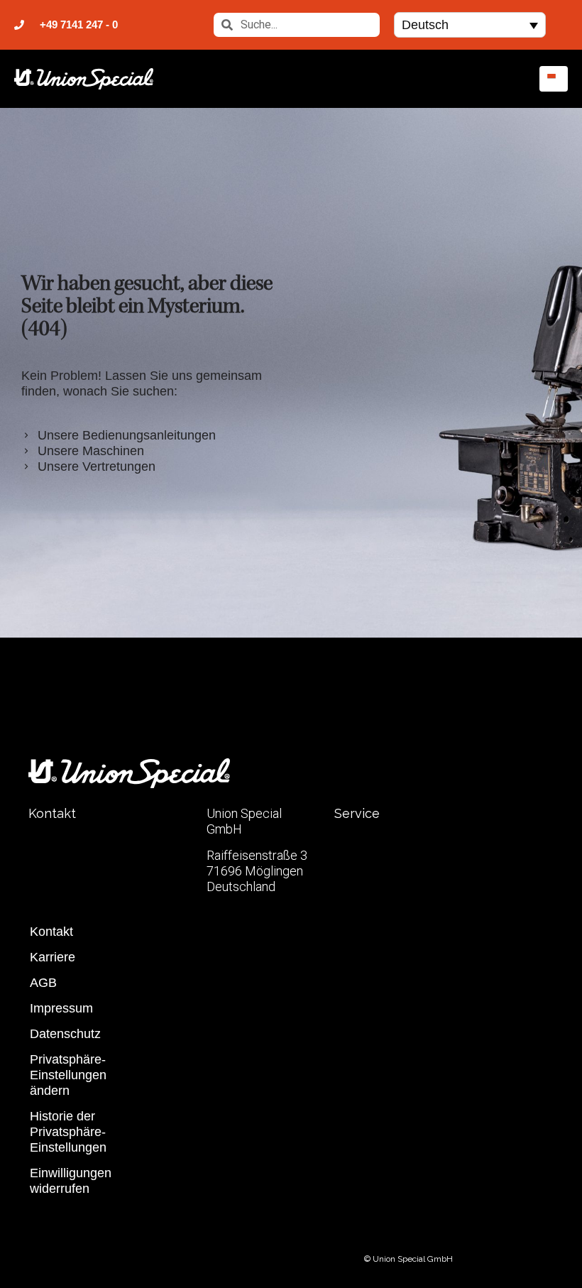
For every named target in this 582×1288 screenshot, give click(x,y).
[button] (470, 24)
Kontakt (51, 931)
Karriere (52, 957)
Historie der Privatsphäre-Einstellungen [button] (68, 1132)
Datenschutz (65, 1034)
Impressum (61, 1008)
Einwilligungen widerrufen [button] (70, 1181)
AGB (43, 983)
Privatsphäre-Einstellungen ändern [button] (68, 1075)
